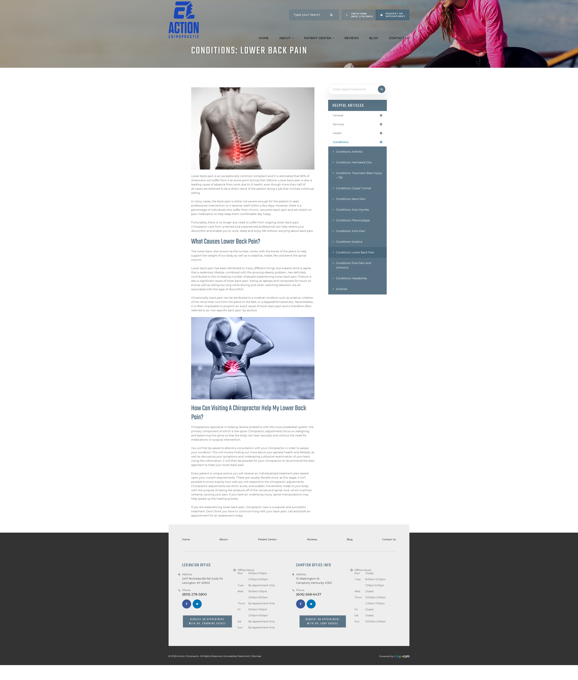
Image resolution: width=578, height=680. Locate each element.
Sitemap (256, 656)
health (337, 133)
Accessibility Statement (236, 656)
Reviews (352, 38)
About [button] (285, 38)
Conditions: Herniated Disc (354, 162)
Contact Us (399, 38)
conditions (340, 142)
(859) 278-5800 (362, 16)
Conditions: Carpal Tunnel (353, 188)
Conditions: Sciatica (349, 241)
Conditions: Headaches (351, 278)
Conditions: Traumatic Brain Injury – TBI (359, 175)
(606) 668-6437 (308, 594)
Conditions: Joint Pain (350, 231)
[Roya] (401, 656)
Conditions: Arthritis (349, 151)
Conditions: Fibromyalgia (353, 220)
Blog (373, 38)
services (338, 124)
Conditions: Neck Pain (351, 199)
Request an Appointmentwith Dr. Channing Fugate (207, 622)
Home (264, 38)
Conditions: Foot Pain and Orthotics (353, 265)
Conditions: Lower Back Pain (355, 252)
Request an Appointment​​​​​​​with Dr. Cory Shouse (323, 622)
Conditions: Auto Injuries (352, 209)
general (338, 115)
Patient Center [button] (317, 38)
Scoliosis (341, 289)
